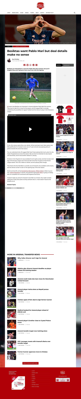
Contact (42, 12)
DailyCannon (21, 260)
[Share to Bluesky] (28, 65)
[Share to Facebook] (24, 65)
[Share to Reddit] (33, 65)
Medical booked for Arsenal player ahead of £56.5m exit (64, 187)
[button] (74, 12)
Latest (8, 12)
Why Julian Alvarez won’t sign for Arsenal (32, 258)
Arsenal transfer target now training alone (32, 331)
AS (8, 106)
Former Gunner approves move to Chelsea (32, 352)
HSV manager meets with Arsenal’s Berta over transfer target (65, 238)
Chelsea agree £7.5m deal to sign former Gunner (35, 300)
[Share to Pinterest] (36, 65)
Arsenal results (11, 372)
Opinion (26, 12)
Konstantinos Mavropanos (28, 171)
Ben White (40, 172)
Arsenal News (15, 12)
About (37, 12)
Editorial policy (50, 12)
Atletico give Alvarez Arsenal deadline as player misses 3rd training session (34, 269)
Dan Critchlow (15, 59)
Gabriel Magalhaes (15, 172)
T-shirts (32, 12)
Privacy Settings (35, 386)
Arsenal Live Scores (12, 371)
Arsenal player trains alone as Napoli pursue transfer (63, 204)
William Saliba (39, 171)
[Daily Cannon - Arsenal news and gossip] (40, 5)
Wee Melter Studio (12, 373)
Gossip (21, 12)
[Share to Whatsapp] (30, 65)
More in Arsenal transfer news (23, 254)
